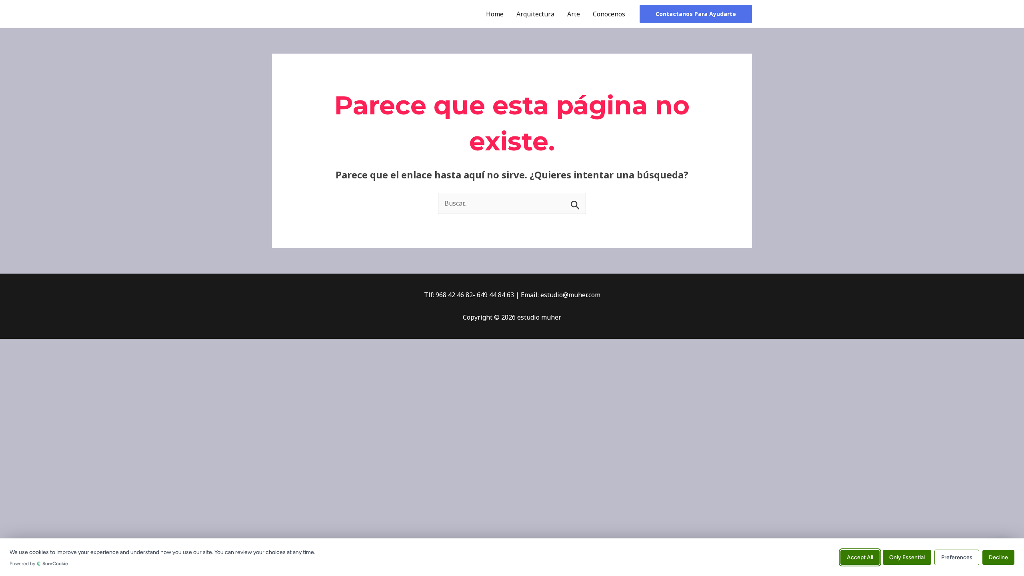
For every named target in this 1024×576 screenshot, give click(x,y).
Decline (998, 557)
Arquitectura (535, 14)
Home (495, 14)
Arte (573, 14)
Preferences (956, 557)
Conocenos (609, 14)
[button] (696, 14)
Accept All (860, 557)
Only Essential (907, 557)
